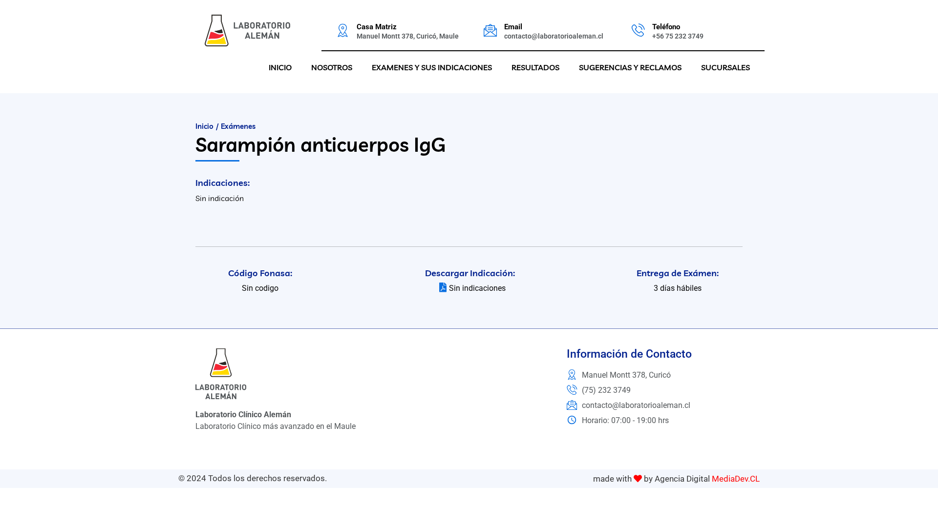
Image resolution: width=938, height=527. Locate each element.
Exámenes (238, 126)
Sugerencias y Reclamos (630, 67)
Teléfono (666, 26)
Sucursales (725, 67)
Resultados (535, 67)
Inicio (280, 67)
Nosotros (331, 67)
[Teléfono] (638, 30)
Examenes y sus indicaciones (432, 67)
